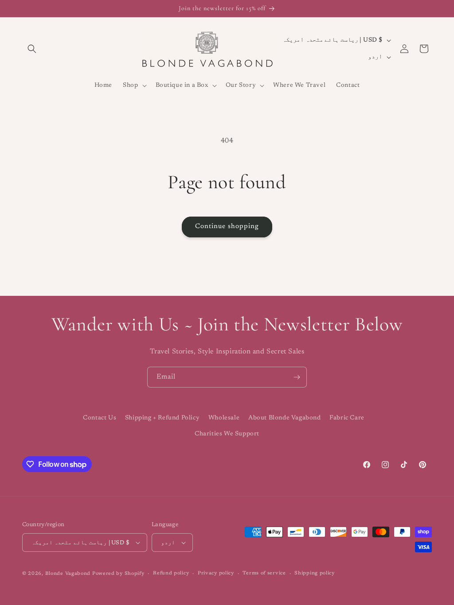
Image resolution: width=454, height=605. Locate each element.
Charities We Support (227, 434)
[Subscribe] (296, 377)
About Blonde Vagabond (284, 418)
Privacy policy (216, 573)
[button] (32, 48)
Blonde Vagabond (68, 573)
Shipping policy (314, 573)
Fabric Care (346, 418)
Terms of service (264, 573)
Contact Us (99, 418)
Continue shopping (227, 226)
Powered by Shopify (118, 573)
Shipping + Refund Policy (162, 418)
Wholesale (223, 418)
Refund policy (171, 573)
